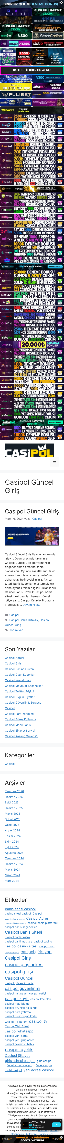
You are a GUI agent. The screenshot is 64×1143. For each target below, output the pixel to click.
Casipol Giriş (13, 663)
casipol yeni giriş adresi (20, 1040)
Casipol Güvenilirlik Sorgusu (23, 702)
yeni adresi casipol (38, 1070)
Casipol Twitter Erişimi (19, 691)
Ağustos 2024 (14, 852)
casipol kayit (17, 998)
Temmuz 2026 (14, 791)
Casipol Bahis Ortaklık (23, 620)
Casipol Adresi (14, 658)
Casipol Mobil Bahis (18, 725)
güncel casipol (43, 1065)
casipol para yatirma (18, 1012)
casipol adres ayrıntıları (15, 919)
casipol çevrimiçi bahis (19, 1044)
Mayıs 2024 (12, 869)
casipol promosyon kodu (21, 1016)
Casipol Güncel (19, 978)
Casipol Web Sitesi (17, 1026)
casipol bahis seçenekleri (21, 927)
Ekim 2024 (12, 841)
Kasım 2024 (13, 836)
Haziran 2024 (14, 864)
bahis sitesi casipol (20, 909)
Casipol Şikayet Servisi (20, 730)
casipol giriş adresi (24, 964)
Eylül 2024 (12, 847)
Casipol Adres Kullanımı (20, 719)
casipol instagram (16, 993)
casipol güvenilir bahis (19, 983)
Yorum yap (16, 630)
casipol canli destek (17, 937)
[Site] (32, 117)
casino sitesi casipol (18, 913)
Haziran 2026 (14, 797)
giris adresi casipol (20, 1061)
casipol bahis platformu (43, 923)
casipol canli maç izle (18, 941)
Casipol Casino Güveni (19, 669)
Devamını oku (31, 604)
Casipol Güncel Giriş (32, 511)
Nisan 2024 (12, 875)
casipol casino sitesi (21, 946)
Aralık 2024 (12, 830)
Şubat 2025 (12, 819)
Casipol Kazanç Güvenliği (21, 736)
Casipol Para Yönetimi (19, 713)
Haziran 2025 (14, 808)
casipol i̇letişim (38, 993)
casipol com (46, 946)
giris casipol (44, 1061)
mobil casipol (13, 1070)
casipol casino (43, 941)
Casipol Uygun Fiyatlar (19, 697)
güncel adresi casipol (18, 1065)
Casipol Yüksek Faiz (18, 680)
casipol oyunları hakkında (21, 1007)
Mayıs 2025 (12, 813)
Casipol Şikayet (17, 1056)
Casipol (14, 615)
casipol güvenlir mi (22, 988)
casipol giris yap (36, 951)
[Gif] (32, 189)
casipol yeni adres (16, 1035)
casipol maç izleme (17, 1003)
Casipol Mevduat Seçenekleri (24, 685)
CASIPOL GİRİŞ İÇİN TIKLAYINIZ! (32, 70)
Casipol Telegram (16, 1021)
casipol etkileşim (12, 953)
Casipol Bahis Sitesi (23, 932)
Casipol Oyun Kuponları (20, 674)
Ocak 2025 (12, 824)
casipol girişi (19, 972)
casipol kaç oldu (40, 999)
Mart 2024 (12, 880)
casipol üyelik (19, 1049)
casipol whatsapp (19, 1031)
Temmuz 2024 (14, 858)
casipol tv (38, 1021)
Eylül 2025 (12, 802)
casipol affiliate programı (15, 923)
